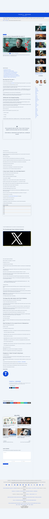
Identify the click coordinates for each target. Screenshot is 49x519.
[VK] (34, 485)
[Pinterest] (26, 485)
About (17, 504)
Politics (16, 17)
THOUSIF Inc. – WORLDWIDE (22, 361)
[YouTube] (20, 485)
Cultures (43, 18)
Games (36, 17)
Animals (39, 18)
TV (8, 17)
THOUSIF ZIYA (26, 507)
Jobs (41, 17)
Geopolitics (18, 17)
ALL (45, 79)
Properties (9, 18)
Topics (8, 19)
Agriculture (27, 18)
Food (24, 18)
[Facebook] (6, 485)
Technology (27, 17)
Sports (11, 17)
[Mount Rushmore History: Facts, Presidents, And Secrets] (40, 37)
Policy (29, 504)
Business (43, 17)
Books (40, 17)
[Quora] (31, 485)
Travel (21, 18)
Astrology (37, 18)
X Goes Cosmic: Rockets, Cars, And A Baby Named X (10, 72)
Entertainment (6, 17)
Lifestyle (19, 18)
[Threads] (17, 485)
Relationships (34, 18)
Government (14, 17)
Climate (29, 18)
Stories (6, 19)
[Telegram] (40, 485)
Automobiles (15, 18)
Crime (22, 17)
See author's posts (12, 385)
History (41, 18)
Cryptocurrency (31, 17)
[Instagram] (15, 485)
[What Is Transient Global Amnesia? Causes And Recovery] (40, 53)
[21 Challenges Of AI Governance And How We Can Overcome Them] (40, 28)
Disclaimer (24, 504)
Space (34, 17)
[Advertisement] (24, 5)
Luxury (10, 18)
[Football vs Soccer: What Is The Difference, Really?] (40, 61)
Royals (12, 18)
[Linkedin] (23, 485)
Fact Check (25, 17)
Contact (19, 504)
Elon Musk (7, 53)
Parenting (23, 18)
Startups (4, 18)
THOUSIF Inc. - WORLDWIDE (24, 14)
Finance (6, 18)
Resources (4, 19)
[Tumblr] (37, 485)
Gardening (31, 18)
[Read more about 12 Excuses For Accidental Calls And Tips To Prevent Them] (10, 431)
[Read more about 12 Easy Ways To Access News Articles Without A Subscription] (24, 431)
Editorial (32, 504)
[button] (45, 11)
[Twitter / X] (12, 485)
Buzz (3, 17)
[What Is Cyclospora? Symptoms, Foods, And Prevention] (40, 45)
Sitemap (22, 504)
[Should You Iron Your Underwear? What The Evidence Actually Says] (40, 69)
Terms (27, 504)
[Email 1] (43, 485)
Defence (21, 17)
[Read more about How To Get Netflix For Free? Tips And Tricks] (24, 420)
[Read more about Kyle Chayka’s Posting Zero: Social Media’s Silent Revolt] (10, 420)
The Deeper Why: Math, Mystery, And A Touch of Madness (11, 74)
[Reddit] (29, 485)
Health (17, 18)
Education (38, 17)
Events (9, 17)
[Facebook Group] (9, 485)
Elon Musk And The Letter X (7, 69)
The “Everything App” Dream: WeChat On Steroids (10, 73)
